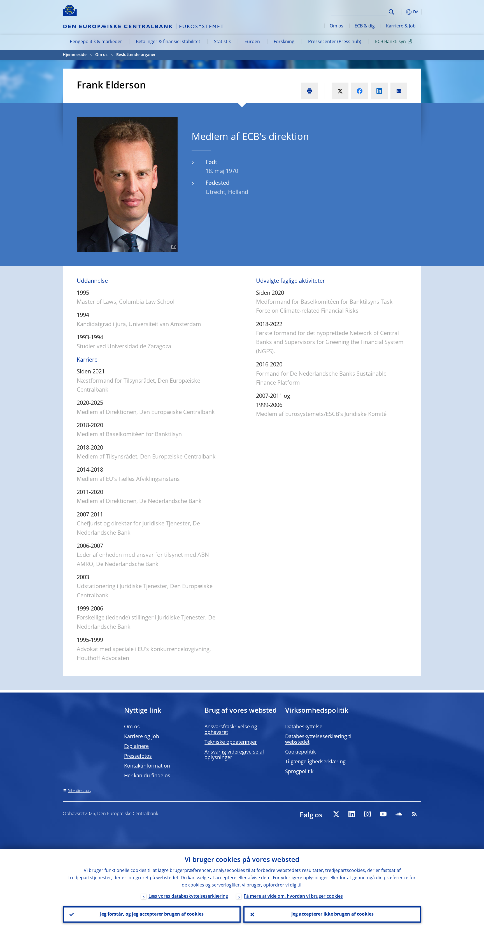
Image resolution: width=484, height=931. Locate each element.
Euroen (252, 42)
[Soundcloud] (399, 814)
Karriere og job (141, 736)
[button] (401, 12)
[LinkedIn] (352, 814)
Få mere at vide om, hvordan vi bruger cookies (293, 896)
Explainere (136, 746)
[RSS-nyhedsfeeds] (414, 814)
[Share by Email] (398, 91)
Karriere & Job (401, 26)
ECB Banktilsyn (390, 42)
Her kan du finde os (147, 775)
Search (391, 12)
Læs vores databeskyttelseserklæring (188, 896)
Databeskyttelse (303, 726)
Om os (336, 26)
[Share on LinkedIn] (379, 91)
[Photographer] (173, 247)
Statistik (222, 42)
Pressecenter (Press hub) (334, 42)
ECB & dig (365, 26)
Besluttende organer (136, 55)
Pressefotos (138, 756)
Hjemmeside (75, 55)
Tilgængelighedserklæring (315, 761)
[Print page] (309, 91)
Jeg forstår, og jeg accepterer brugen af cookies (152, 914)
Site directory (79, 791)
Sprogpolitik (299, 771)
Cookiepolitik (300, 752)
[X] (336, 814)
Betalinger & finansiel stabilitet (168, 42)
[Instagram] (367, 814)
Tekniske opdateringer (230, 742)
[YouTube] (383, 814)
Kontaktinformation (147, 766)
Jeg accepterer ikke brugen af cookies (332, 914)
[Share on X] (340, 91)
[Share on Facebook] (359, 91)
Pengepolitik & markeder (96, 42)
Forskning (284, 42)
